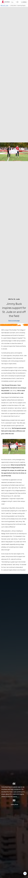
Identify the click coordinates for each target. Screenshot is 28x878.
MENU (25, 2)
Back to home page (14, 320)
